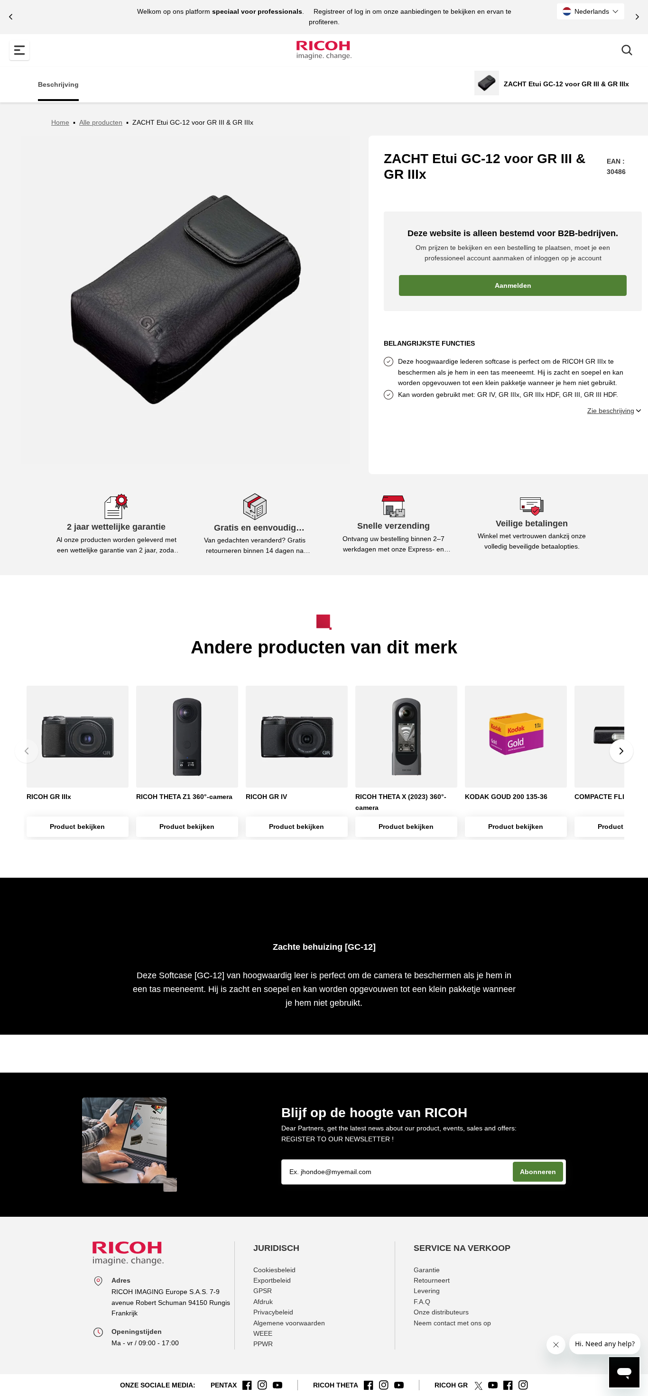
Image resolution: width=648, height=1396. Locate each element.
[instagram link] (262, 1385)
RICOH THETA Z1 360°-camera (184, 796)
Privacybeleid (273, 1312)
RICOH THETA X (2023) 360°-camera (400, 802)
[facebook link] (247, 1385)
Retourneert (432, 1280)
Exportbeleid (272, 1280)
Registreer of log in (342, 11)
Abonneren (538, 1172)
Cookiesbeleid (274, 1270)
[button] (590, 11)
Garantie (427, 1270)
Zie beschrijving (610, 410)
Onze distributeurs (441, 1312)
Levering (427, 1291)
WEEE (262, 1333)
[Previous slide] (11, 16)
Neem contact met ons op (452, 1323)
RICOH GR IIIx (49, 796)
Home (60, 122)
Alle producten (100, 122)
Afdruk (263, 1301)
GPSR (262, 1291)
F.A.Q (422, 1301)
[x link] (477, 1385)
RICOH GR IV (266, 796)
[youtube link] (277, 1385)
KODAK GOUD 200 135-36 (506, 796)
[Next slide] (637, 16)
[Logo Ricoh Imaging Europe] (324, 50)
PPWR (263, 1344)
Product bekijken (77, 826)
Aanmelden (513, 285)
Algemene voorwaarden (289, 1323)
